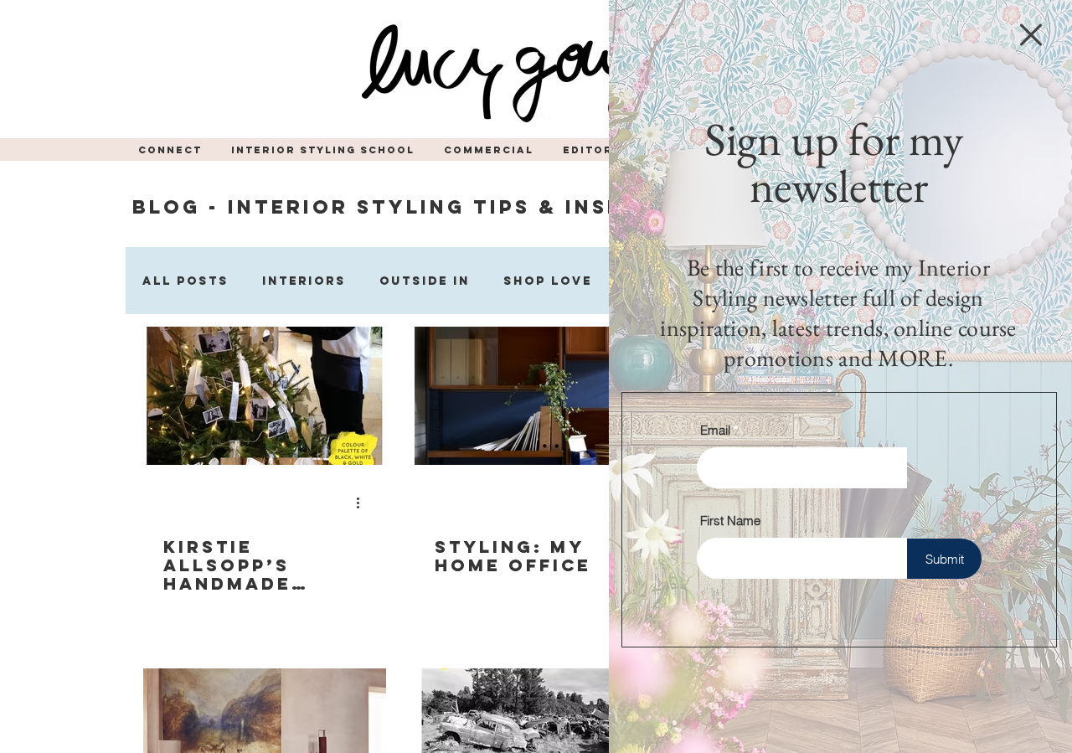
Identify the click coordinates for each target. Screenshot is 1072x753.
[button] (1031, 35)
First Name (730, 520)
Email (715, 430)
